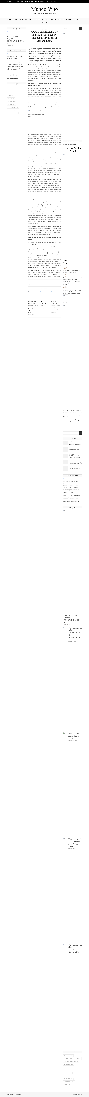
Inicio (8, 1)
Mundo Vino (44, 9)
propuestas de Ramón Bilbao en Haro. (48, 163)
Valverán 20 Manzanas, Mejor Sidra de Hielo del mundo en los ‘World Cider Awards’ (75, 469)
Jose (31, 284)
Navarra (26, 1)
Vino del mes (17, 1)
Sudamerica (36, 1)
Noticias (31, 1)
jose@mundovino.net (12, 78)
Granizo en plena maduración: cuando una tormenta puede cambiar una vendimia (75, 443)
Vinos (22, 1)
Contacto (52, 1)
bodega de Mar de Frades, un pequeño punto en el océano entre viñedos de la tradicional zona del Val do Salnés (44, 259)
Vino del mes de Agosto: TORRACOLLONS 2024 (15, 40)
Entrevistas (12, 95)
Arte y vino (58, 1)
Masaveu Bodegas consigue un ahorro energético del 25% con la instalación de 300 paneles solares (33, 307)
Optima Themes (18, 1094)
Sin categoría (13, 107)
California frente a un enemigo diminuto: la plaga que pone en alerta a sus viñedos (75, 462)
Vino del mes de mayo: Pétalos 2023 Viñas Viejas (75, 842)
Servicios (47, 1)
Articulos (42, 1)
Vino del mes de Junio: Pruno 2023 (75, 735)
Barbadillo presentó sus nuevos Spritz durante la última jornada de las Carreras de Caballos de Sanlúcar (75, 450)
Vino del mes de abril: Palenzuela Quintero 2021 (75, 948)
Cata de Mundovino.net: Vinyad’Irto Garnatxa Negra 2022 (74, 456)
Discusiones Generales (15, 92)
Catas (11, 1)
